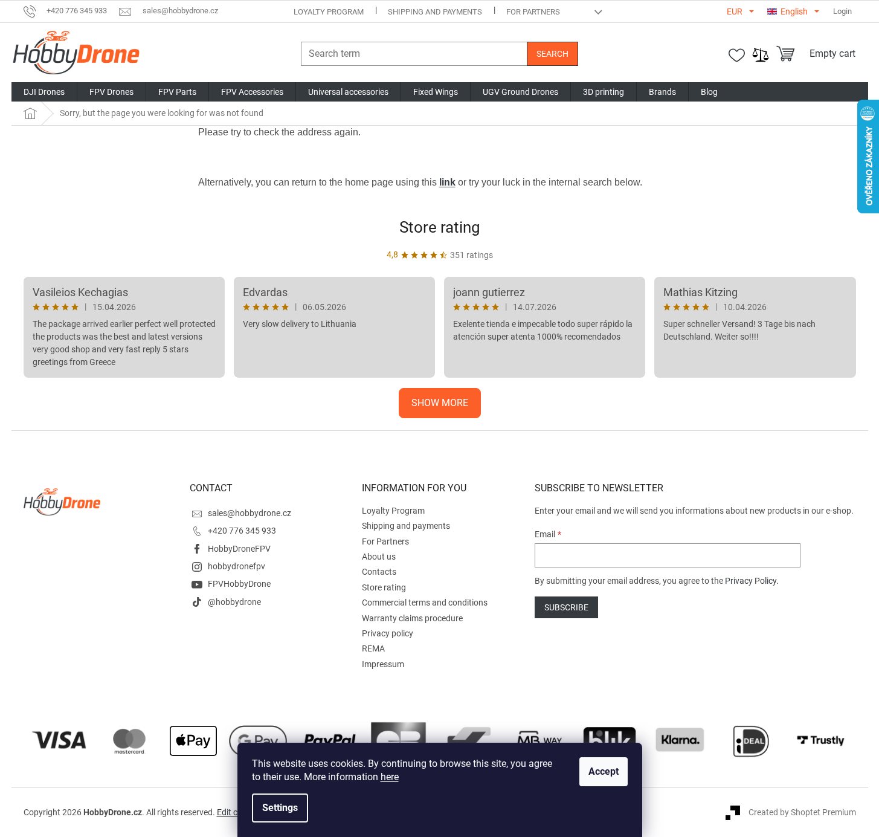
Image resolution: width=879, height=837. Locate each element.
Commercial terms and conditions (425, 602)
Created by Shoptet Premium (802, 812)
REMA (373, 648)
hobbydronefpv (236, 566)
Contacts (379, 572)
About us (379, 556)
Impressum (383, 664)
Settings (280, 807)
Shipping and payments (435, 11)
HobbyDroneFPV (239, 549)
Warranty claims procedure (412, 618)
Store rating (439, 227)
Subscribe (566, 607)
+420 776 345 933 (242, 530)
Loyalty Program (329, 11)
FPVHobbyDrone (239, 584)
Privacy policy (387, 633)
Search (552, 54)
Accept (603, 771)
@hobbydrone (234, 602)
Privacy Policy (750, 581)
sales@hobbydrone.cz (249, 513)
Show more (439, 403)
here (390, 777)
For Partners (533, 11)
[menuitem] (44, 92)
